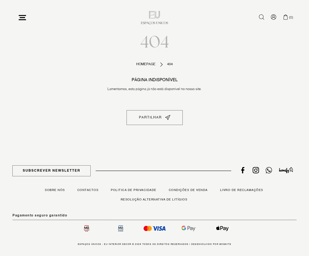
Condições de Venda (188, 190)
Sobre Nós (55, 190)
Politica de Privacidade (133, 190)
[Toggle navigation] (22, 17)
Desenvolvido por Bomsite (211, 244)
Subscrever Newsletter (51, 170)
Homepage (146, 64)
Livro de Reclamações (241, 190)
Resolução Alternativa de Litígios (154, 199)
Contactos (88, 190)
